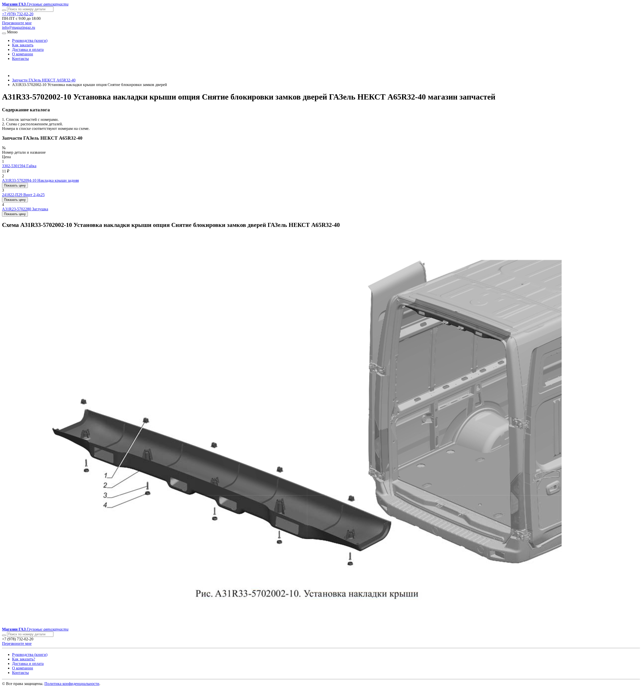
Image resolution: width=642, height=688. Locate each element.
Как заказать (22, 45)
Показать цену (15, 185)
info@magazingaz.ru (18, 27)
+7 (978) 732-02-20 (17, 14)
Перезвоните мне (17, 23)
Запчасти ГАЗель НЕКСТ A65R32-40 (43, 80)
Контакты (20, 58)
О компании (22, 54)
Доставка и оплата (28, 49)
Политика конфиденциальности (71, 683)
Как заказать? (23, 659)
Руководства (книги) (29, 40)
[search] (4, 635)
